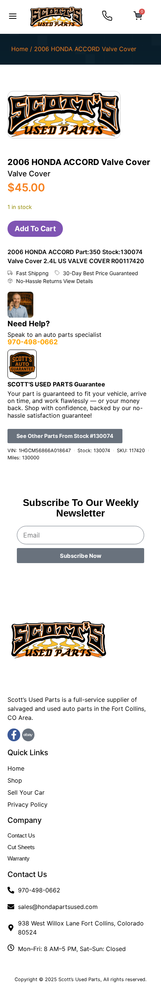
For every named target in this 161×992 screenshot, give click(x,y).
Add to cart (35, 228)
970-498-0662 (32, 342)
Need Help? (28, 323)
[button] (12, 16)
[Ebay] (28, 734)
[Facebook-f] (13, 734)
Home (19, 49)
